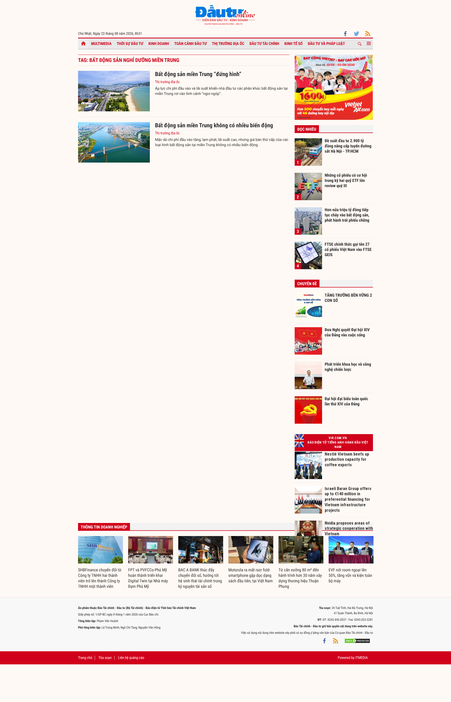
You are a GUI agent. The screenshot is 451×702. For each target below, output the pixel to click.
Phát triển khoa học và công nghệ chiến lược (348, 367)
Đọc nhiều (306, 129)
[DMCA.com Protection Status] (357, 640)
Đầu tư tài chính (264, 43)
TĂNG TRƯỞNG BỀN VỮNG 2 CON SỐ (348, 298)
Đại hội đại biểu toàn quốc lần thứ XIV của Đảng (346, 401)
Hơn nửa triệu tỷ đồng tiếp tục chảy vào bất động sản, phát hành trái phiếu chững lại (347, 214)
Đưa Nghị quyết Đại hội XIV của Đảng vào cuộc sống (347, 332)
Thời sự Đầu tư (130, 43)
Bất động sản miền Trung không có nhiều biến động (214, 125)
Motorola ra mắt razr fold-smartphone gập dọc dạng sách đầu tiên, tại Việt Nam (250, 575)
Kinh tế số (293, 43)
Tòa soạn (104, 658)
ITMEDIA (361, 658)
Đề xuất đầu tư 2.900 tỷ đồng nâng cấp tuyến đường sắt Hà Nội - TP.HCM (348, 145)
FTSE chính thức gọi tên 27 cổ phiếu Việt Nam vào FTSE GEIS (348, 249)
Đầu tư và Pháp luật (326, 43)
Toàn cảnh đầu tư (190, 43)
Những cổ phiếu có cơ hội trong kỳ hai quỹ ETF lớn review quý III (346, 180)
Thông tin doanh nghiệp (104, 527)
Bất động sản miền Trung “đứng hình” (198, 74)
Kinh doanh (159, 43)
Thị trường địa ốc (228, 43)
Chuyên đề (307, 283)
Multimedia (101, 43)
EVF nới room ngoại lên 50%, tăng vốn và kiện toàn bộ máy (350, 575)
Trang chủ (85, 658)
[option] (100, 562)
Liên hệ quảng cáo (131, 658)
